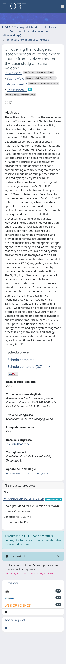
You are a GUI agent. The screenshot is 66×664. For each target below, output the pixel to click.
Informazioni (16, 556)
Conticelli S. (15, 78)
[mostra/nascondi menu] (62, 6)
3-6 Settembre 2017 (17, 444)
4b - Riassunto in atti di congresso (27, 39)
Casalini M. (13, 73)
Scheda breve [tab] (18, 352)
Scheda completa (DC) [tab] (25, 366)
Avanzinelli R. (17, 84)
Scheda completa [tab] (21, 359)
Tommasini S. (17, 90)
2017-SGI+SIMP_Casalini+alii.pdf (23, 499)
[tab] (49, 366)
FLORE (6, 27)
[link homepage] (15, 6)
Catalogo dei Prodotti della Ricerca (36, 27)
